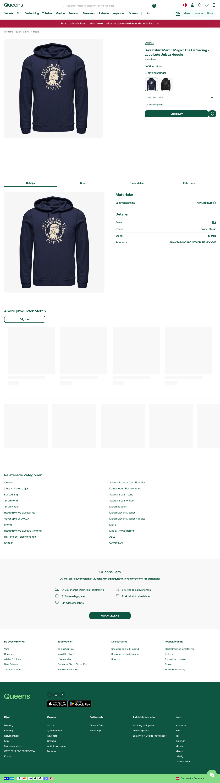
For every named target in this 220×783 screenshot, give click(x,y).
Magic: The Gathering (121, 530)
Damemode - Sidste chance (125, 488)
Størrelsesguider (13, 746)
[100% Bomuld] (214, 202)
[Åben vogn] (214, 5)
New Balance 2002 (68, 669)
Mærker (60, 13)
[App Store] (57, 703)
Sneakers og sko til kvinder (125, 654)
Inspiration (119, 13)
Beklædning (32, 13)
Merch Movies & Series (122, 512)
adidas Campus (66, 648)
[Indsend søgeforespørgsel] (154, 6)
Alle (178, 13)
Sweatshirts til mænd (121, 494)
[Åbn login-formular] (192, 5)
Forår (203, 229)
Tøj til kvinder (11, 506)
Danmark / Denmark (192, 778)
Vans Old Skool (66, 654)
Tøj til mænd (11, 500)
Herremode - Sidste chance (20, 536)
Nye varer (181, 725)
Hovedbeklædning (175, 669)
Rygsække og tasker (175, 659)
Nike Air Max (64, 659)
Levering (8, 725)
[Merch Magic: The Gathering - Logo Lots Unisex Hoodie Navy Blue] (151, 84)
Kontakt (8, 756)
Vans (6, 648)
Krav (6, 740)
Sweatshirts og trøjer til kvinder (127, 482)
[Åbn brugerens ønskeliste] (207, 5)
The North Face (12, 669)
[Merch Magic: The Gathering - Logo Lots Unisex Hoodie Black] (166, 84)
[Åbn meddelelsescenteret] (199, 5)
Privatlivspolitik (141, 730)
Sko (19, 13)
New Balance (11, 664)
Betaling (8, 730)
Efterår (212, 229)
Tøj (177, 735)
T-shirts (169, 654)
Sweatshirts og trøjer (16, 488)
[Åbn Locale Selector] (185, 5)
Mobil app (95, 730)
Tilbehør (47, 13)
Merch (149, 43)
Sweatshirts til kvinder (122, 500)
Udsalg (179, 756)
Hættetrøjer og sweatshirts (19, 512)
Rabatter (104, 13)
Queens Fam (100, 578)
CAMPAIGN (116, 542)
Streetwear (89, 13)
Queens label (183, 761)
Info (147, 13)
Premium (74, 13)
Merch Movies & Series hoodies (127, 518)
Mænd (187, 13)
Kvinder (199, 13)
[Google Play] (79, 703)
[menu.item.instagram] (56, 695)
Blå (214, 222)
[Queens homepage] (13, 5)
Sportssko (116, 659)
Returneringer (11, 735)
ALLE (112, 536)
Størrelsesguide (154, 104)
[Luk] (216, 24)
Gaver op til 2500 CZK (16, 518)
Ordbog (51, 740)
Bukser (168, 664)
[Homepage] (24, 696)
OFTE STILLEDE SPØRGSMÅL (20, 751)
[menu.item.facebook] (50, 695)
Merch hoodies (118, 506)
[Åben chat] (212, 775)
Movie (112, 524)
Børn (210, 13)
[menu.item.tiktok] (62, 695)
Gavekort (52, 735)
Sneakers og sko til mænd (125, 648)
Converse (9, 654)
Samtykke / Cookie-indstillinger (149, 735)
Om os (50, 725)
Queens (133, 13)
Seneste (8, 13)
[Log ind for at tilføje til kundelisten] (212, 113)
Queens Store (54, 730)
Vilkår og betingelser (144, 725)
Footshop (52, 751)
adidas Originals (12, 659)
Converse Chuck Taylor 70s (72, 664)
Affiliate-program (56, 746)
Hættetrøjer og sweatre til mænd (23, 530)
